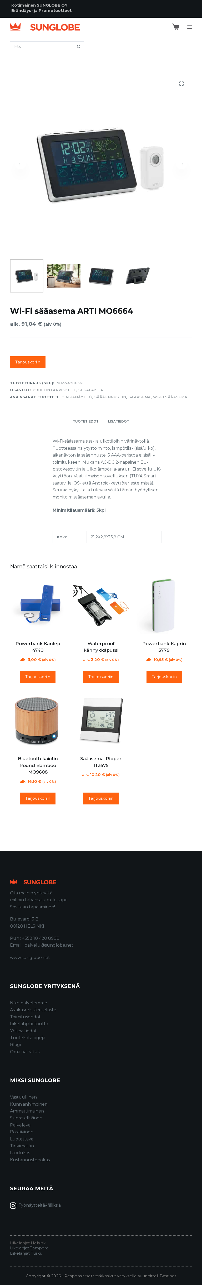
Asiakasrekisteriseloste (33, 1009)
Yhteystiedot (23, 1030)
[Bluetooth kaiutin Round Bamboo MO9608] (37, 721)
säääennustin (110, 397)
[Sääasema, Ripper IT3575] (101, 721)
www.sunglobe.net (30, 957)
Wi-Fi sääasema (170, 397)
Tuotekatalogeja (27, 1037)
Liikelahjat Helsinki (28, 1242)
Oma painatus (24, 1051)
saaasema (140, 397)
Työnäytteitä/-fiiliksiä (39, 1205)
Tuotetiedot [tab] (86, 421)
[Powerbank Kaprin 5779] (164, 606)
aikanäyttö (78, 397)
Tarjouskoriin (27, 362)
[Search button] (79, 47)
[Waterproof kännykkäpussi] (101, 606)
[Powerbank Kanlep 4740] (37, 606)
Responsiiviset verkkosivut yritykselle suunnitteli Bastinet (120, 1275)
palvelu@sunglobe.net (48, 945)
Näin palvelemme (28, 1002)
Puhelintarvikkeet (54, 390)
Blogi (15, 1044)
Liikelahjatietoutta (29, 1023)
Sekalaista (91, 390)
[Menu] (189, 27)
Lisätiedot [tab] (118, 421)
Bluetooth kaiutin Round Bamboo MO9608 (38, 765)
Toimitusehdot (25, 1016)
